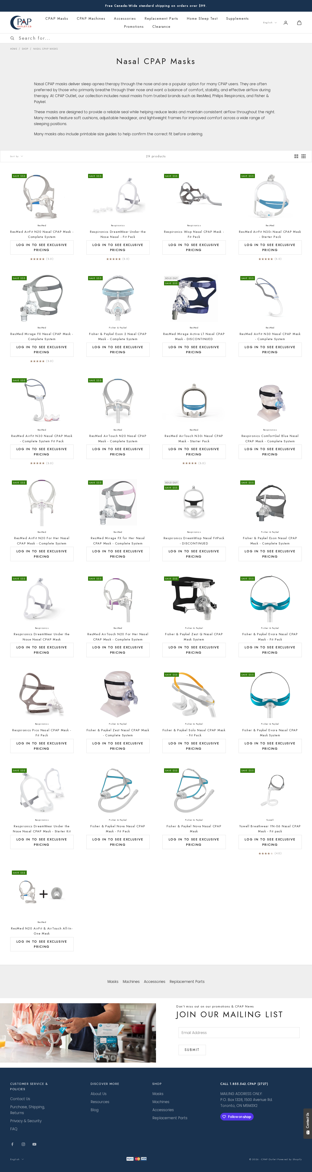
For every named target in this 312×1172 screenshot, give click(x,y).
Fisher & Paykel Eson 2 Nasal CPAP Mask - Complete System (118, 336)
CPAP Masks (56, 18)
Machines (160, 1101)
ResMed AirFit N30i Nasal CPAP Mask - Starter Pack (270, 234)
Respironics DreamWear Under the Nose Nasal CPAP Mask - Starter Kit (42, 828)
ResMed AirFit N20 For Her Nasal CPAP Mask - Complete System (42, 540)
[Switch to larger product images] (296, 156)
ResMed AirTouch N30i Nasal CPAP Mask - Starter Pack (194, 438)
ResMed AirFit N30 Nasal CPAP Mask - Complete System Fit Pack (41, 438)
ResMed (42, 225)
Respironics (118, 225)
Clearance (161, 26)
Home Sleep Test (202, 18)
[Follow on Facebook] (12, 1144)
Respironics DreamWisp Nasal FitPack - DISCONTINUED (194, 540)
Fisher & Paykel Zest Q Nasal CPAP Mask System (194, 636)
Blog (94, 1109)
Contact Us (20, 1098)
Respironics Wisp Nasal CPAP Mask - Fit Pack (194, 234)
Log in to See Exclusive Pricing (42, 248)
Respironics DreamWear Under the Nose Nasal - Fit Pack (118, 234)
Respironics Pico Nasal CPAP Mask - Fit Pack (41, 732)
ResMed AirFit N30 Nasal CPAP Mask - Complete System (270, 336)
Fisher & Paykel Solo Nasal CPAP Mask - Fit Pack (194, 732)
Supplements (237, 18)
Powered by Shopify (289, 1159)
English (268, 22)
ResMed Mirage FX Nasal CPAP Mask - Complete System (41, 336)
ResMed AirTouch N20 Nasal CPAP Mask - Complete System (118, 438)
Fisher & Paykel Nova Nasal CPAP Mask (194, 828)
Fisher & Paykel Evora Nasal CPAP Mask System (270, 732)
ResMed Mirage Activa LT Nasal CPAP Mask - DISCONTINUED (194, 336)
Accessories (125, 18)
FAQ (13, 1129)
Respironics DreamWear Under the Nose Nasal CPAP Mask (42, 636)
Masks (157, 1093)
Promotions (134, 26)
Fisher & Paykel (118, 327)
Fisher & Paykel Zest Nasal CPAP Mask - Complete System (118, 732)
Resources (100, 1101)
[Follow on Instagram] (23, 1144)
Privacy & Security (26, 1120)
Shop (25, 48)
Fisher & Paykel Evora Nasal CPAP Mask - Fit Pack (270, 636)
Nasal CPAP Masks (45, 48)
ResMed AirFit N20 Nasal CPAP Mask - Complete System (41, 234)
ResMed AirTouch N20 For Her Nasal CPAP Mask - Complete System (117, 636)
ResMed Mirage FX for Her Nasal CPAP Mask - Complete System (118, 540)
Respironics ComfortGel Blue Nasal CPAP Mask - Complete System (270, 438)
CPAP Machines (91, 18)
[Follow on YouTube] (34, 1144)
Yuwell (270, 820)
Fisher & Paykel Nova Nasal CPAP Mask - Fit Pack (117, 828)
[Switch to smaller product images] (303, 156)
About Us (99, 1093)
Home (13, 48)
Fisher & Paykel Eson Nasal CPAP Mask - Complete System (270, 540)
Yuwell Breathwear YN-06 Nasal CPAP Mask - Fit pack (270, 828)
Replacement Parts (161, 18)
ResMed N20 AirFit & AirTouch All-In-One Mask (42, 931)
